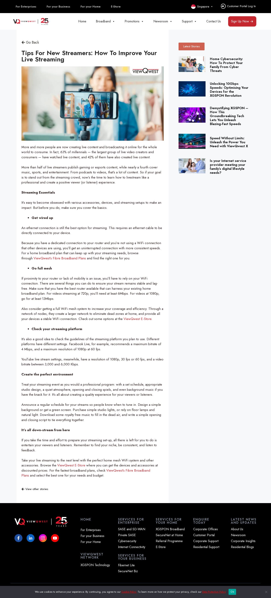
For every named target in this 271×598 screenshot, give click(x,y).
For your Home (91, 7)
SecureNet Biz (128, 571)
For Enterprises (26, 7)
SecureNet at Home (169, 535)
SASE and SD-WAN (131, 529)
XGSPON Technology (95, 565)
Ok (232, 591)
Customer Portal (204, 535)
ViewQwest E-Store (137, 318)
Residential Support (206, 547)
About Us (237, 529)
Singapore (202, 7)
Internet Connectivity (131, 547)
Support (187, 21)
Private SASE (127, 535)
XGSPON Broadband (170, 529)
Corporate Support (205, 541)
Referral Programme (169, 541)
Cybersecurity (127, 541)
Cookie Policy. (129, 592)
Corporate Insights (243, 541)
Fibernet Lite (126, 565)
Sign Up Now (240, 21)
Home (82, 21)
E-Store (116, 7)
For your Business (58, 7)
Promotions (132, 21)
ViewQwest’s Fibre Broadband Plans (60, 258)
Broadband (103, 21)
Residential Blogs (242, 547)
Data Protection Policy (214, 592)
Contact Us (213, 21)
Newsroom (160, 21)
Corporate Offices (205, 529)
